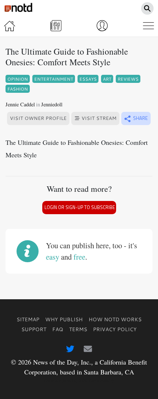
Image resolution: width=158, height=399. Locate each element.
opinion (17, 79)
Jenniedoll (51, 104)
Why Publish (64, 319)
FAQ (57, 329)
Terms (78, 329)
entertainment (53, 79)
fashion (17, 89)
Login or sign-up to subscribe (79, 207)
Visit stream (98, 118)
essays (88, 79)
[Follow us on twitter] (70, 348)
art (107, 79)
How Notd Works (115, 319)
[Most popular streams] (56, 25)
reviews (128, 79)
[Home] (9, 25)
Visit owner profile (38, 118)
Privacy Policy (115, 329)
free (79, 257)
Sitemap (28, 319)
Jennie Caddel (20, 104)
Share (140, 118)
